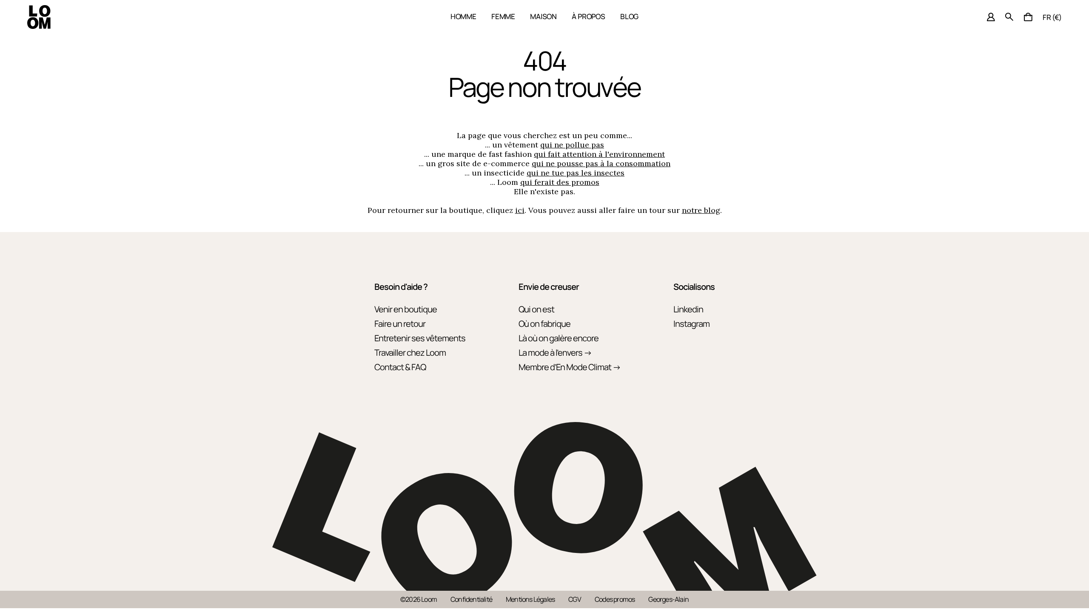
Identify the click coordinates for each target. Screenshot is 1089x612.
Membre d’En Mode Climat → (570, 367)
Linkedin (688, 309)
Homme (463, 16)
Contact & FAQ (400, 367)
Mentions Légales (530, 599)
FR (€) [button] (1052, 17)
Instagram (691, 323)
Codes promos (615, 599)
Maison (543, 16)
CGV (574, 599)
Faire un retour (399, 323)
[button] (1028, 17)
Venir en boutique (405, 309)
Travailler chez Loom (410, 352)
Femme (503, 16)
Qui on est (536, 309)
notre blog (701, 210)
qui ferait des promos (559, 182)
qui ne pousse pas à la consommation (601, 163)
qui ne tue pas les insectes (575, 173)
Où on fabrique (544, 323)
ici (520, 210)
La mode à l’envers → (555, 352)
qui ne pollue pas (572, 145)
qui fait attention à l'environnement (599, 154)
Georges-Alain (668, 599)
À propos (588, 16)
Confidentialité (471, 599)
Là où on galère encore (559, 338)
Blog (629, 16)
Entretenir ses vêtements (419, 338)
